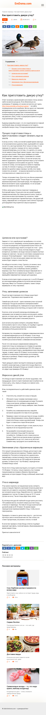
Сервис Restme (13, 622)
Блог (4, 19)
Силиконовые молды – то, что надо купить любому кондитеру (22, 687)
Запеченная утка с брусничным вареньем (25, 82)
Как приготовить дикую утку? (17, 65)
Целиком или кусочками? (20, 73)
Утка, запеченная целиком (20, 76)
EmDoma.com (23, 3)
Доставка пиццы (14, 654)
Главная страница (7, 12)
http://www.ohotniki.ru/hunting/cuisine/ (15, 106)
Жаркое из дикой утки (19, 79)
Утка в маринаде (17, 85)
